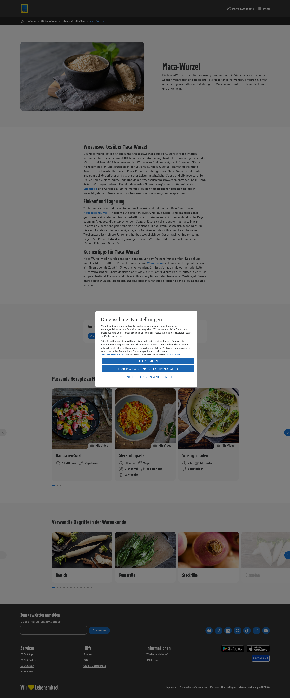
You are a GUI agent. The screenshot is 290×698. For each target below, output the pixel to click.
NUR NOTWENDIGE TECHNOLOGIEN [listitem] (148, 368)
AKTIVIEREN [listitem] (147, 361)
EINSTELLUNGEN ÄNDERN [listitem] (145, 377)
